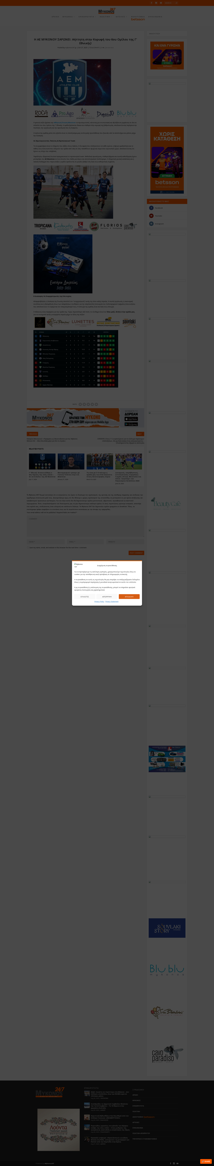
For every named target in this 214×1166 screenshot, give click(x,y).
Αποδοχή (129, 596)
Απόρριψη (107, 596)
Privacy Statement (111, 601)
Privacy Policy (99, 601)
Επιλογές (85, 596)
